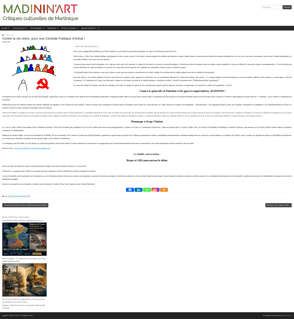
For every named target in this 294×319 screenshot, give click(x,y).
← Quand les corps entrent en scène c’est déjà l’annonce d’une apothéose (25, 205)
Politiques (9, 35)
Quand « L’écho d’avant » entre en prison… (16, 217)
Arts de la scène (19, 28)
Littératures (52, 28)
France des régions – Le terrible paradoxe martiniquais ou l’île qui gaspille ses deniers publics (24, 260)
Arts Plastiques (36, 28)
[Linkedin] (138, 190)
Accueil (4, 28)
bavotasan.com (287, 315)
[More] (164, 190)
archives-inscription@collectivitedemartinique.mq (32, 148)
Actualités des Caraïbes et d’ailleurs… (14, 220)
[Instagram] (155, 190)
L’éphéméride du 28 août (35, 220)
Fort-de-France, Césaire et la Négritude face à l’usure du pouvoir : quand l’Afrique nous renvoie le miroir (23, 300)
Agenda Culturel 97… (89, 28)
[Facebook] (130, 190)
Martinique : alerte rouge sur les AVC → (278, 205)
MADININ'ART (17, 315)
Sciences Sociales (69, 28)
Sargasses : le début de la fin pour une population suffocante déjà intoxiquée (23, 306)
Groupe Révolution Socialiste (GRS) (19, 196)
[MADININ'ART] (40, 11)
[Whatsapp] (147, 190)
